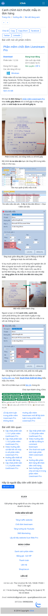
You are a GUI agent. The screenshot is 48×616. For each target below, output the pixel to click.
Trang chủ (6, 17)
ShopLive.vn (24, 569)
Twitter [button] (7, 35)
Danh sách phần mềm (24, 551)
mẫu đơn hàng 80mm (36, 397)
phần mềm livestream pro (31, 394)
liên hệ (28, 385)
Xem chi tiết (8, 91)
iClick (32, 610)
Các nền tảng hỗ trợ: (12, 69)
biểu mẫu (6, 397)
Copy (13, 31)
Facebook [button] (35, 31)
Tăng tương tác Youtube (24, 529)
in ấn (25, 397)
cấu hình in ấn (35, 399)
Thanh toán (24, 560)
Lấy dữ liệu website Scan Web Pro (24, 537)
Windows (15, 73)
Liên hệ (24, 565)
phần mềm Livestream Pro (33, 99)
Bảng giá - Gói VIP (24, 556)
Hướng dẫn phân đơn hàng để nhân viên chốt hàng (36, 463)
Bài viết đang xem (32, 17)
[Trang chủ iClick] (3, 3)
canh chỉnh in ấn (22, 399)
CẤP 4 (37, 66)
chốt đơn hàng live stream (11, 394)
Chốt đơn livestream (24, 524)
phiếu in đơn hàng (9, 399)
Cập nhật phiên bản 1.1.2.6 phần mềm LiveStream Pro (13, 465)
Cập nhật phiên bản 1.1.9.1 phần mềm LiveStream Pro (13, 433)
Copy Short (23, 31)
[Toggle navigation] (43, 3)
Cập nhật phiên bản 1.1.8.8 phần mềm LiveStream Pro (37, 433)
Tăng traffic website (24, 520)
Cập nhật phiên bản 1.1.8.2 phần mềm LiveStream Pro (13, 441)
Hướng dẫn (17, 17)
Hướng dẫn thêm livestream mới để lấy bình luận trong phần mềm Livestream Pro (33, 417)
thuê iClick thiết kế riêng (31, 378)
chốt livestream (16, 397)
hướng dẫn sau (8, 378)
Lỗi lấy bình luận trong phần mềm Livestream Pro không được (10, 417)
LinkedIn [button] (16, 35)
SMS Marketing (24, 533)
